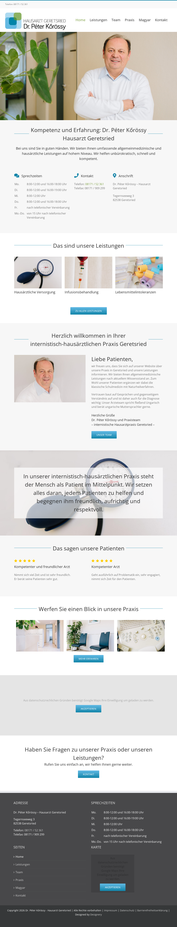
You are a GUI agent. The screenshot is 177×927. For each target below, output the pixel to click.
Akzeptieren (88, 708)
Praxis (20, 880)
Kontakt (21, 895)
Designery (96, 914)
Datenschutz (127, 910)
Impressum (110, 910)
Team (19, 872)
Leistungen (23, 864)
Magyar (20, 888)
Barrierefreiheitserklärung (152, 910)
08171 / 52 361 (20, 4)
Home (20, 857)
